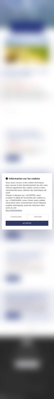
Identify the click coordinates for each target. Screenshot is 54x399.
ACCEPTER (27, 223)
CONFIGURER (16, 217)
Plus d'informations (14, 210)
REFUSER (38, 217)
